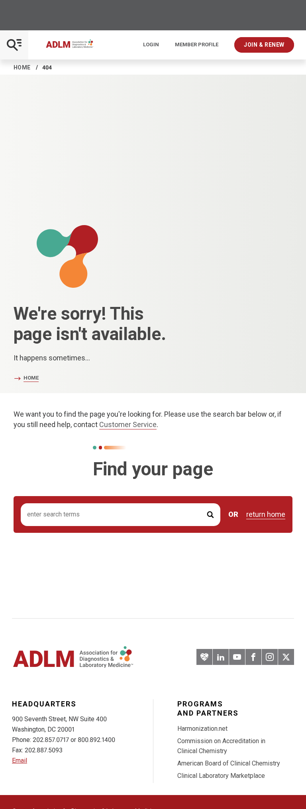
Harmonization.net (202, 728)
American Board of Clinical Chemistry (228, 763)
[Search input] (120, 514)
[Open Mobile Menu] (14, 44)
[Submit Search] (210, 514)
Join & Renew (264, 45)
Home (22, 67)
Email (19, 760)
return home (265, 514)
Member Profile (196, 44)
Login (151, 44)
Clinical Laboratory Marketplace (221, 775)
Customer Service (128, 424)
